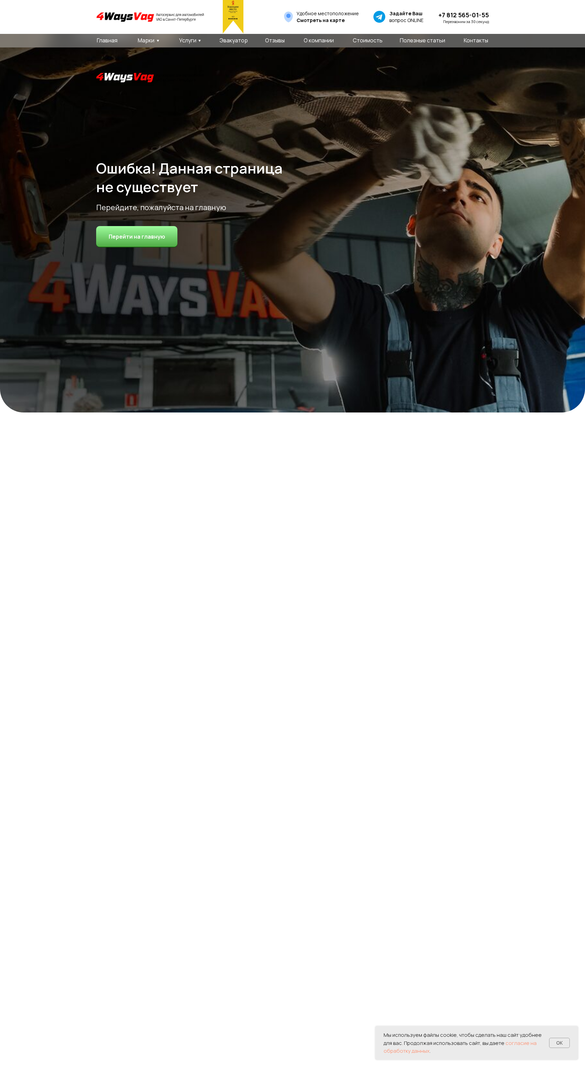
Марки (146, 40)
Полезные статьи (422, 40)
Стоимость (368, 40)
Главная (107, 40)
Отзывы (275, 40)
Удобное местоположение (328, 16)
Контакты (476, 40)
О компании (319, 40)
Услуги (187, 40)
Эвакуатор (233, 40)
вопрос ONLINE (406, 16)
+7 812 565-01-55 (463, 15)
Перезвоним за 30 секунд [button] (466, 21)
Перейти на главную (137, 236)
